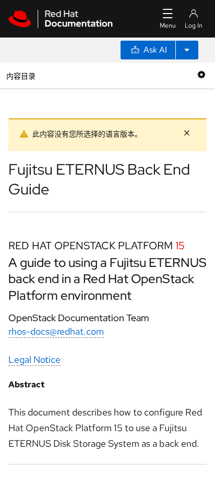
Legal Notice (34, 359)
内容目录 (20, 75)
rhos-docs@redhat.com (56, 331)
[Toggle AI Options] (186, 50)
